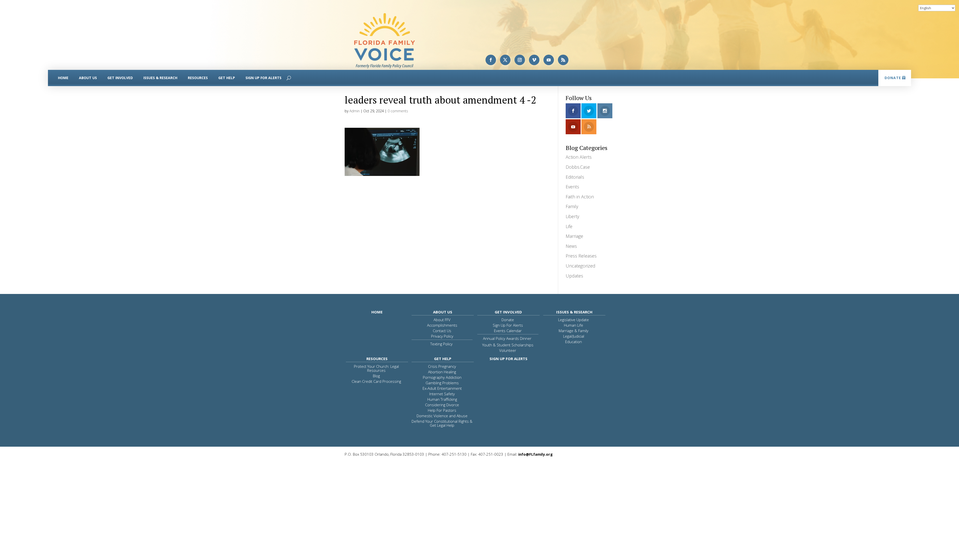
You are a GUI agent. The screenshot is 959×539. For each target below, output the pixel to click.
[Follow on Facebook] (490, 60)
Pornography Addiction (442, 377)
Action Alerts (579, 157)
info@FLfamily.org (535, 454)
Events (572, 187)
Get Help (226, 77)
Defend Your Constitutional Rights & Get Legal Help (442, 423)
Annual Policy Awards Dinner (507, 338)
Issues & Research (160, 77)
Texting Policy (441, 343)
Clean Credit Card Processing (376, 381)
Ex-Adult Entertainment (442, 388)
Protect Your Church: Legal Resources (376, 368)
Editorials (575, 177)
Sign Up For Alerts (263, 77)
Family (572, 206)
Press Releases (581, 256)
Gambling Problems (442, 382)
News (571, 246)
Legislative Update (573, 319)
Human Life (573, 325)
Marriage (574, 236)
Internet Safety (442, 393)
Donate (893, 77)
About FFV (442, 319)
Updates (574, 276)
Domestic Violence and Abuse (442, 415)
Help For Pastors (442, 410)
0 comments (398, 111)
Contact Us (442, 330)
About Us (88, 77)
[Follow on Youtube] (548, 60)
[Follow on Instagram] (519, 60)
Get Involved (120, 77)
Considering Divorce (442, 404)
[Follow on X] (505, 60)
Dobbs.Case (578, 167)
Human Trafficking (442, 399)
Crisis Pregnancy (442, 366)
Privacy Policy (442, 336)
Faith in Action (580, 197)
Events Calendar (508, 330)
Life (569, 226)
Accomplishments (442, 325)
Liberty (572, 216)
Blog (376, 375)
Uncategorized (580, 266)
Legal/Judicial (573, 336)
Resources (198, 77)
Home (63, 77)
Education (573, 341)
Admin (354, 111)
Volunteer (507, 350)
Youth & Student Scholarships (507, 344)
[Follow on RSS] (563, 60)
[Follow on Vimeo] (534, 60)
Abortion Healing (442, 371)
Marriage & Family (573, 330)
